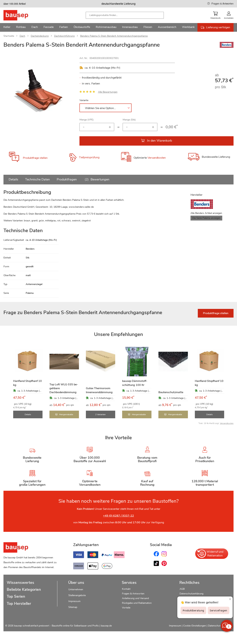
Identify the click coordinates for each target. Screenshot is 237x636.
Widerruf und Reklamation (215, 553)
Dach (22, 36)
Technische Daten (37, 179)
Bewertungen (97, 179)
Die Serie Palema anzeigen (206, 218)
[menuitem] (6, 27)
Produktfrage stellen (35, 158)
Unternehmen (75, 589)
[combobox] (125, 15)
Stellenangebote (77, 595)
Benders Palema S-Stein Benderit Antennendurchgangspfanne (114, 36)
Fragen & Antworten (222, 3)
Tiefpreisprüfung (89, 157)
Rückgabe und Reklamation (137, 603)
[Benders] (227, 47)
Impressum (74, 601)
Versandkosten (156, 158)
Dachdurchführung (64, 36)
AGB (182, 589)
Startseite (8, 36)
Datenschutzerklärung (191, 593)
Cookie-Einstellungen (194, 625)
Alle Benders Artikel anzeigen (206, 213)
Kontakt (126, 589)
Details (13, 179)
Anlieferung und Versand (135, 598)
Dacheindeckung (40, 36)
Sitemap (72, 607)
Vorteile (126, 607)
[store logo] (21, 15)
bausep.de (106, 625)
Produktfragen (67, 179)
